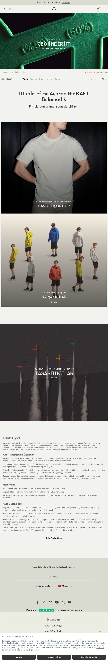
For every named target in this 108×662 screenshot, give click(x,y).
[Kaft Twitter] (63, 602)
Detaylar (66, 3)
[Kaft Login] (3, 9)
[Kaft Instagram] (44, 602)
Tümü (25, 79)
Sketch (58, 79)
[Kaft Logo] (54, 8)
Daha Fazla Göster (54, 538)
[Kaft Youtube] (57, 602)
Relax (41, 79)
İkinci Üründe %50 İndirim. (49, 3)
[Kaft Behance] (70, 602)
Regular (33, 79)
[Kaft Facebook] (37, 602)
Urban (49, 79)
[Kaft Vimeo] (50, 602)
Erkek (16, 72)
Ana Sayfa (6, 72)
